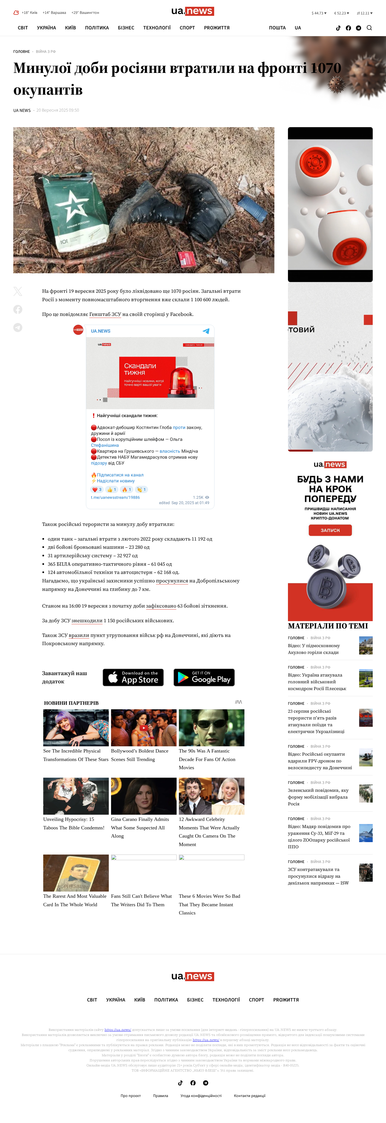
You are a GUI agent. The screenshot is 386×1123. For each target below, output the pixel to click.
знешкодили (87, 620)
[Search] (369, 27)
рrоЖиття (217, 27)
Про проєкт (131, 1096)
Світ (23, 27)
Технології (157, 27)
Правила (160, 1096)
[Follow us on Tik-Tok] (338, 28)
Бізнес (126, 27)
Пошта (277, 28)
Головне (21, 52)
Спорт (187, 27)
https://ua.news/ (118, 1029)
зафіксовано (161, 605)
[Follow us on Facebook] (348, 28)
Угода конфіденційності (201, 1096)
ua (298, 28)
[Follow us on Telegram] (358, 28)
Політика (97, 27)
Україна (46, 27)
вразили (79, 635)
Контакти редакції (250, 1096)
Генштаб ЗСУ (105, 314)
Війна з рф (46, 52)
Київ (70, 27)
